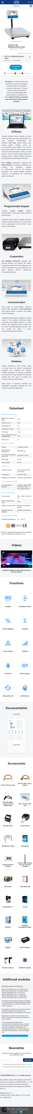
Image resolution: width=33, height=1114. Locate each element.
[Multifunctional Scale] (16, 25)
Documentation (16, 708)
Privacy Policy (14, 1112)
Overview (16, 6)
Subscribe (28, 1060)
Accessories (16, 763)
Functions (17, 583)
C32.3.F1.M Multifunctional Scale (14, 57)
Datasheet (19, 73)
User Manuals (26, 73)
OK (21, 1112)
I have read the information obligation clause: (17, 1066)
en (29, 2)
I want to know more (16, 67)
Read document (28, 1066)
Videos (16, 545)
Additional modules (16, 979)
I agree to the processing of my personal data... (15, 1064)
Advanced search (10, 73)
